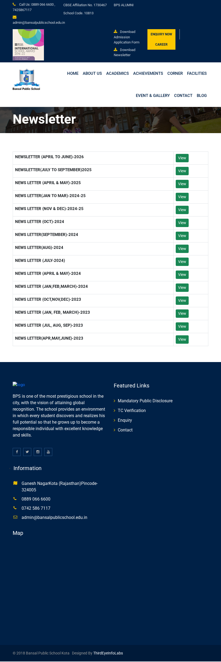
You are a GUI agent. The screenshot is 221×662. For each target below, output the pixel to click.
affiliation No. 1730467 (85, 5)
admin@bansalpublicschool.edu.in (39, 23)
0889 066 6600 (36, 499)
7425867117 (22, 10)
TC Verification (132, 410)
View (182, 158)
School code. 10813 (78, 13)
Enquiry (125, 420)
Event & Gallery (153, 95)
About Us (92, 73)
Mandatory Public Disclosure (145, 400)
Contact (183, 95)
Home (72, 73)
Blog (202, 95)
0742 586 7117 (36, 508)
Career (161, 44)
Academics (117, 73)
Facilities (197, 73)
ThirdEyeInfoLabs (107, 653)
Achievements (148, 73)
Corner (175, 73)
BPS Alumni (124, 5)
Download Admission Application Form (126, 37)
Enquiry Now (161, 34)
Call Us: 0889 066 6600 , (36, 4)
